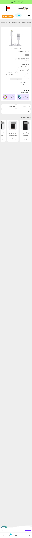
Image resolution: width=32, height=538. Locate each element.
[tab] (23, 106)
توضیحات (25, 107)
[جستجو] (22, 535)
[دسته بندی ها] (16, 535)
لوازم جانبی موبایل (16, 22)
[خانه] (29, 535)
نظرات (10, 107)
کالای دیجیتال (25, 22)
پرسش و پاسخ (23, 112)
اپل (9, 22)
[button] (14, 48)
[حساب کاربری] (3, 535)
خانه (30, 22)
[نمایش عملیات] (2, 530)
